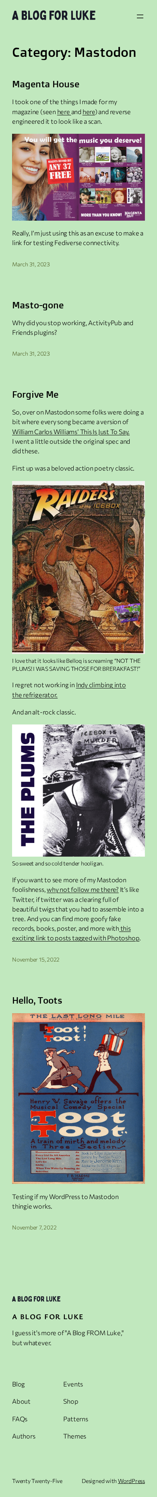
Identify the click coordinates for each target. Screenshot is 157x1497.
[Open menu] (140, 16)
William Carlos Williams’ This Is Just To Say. (71, 431)
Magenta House (45, 84)
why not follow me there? (83, 889)
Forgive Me (35, 394)
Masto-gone (38, 305)
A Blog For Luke (48, 1316)
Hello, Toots (37, 1000)
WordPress (131, 1480)
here (64, 111)
